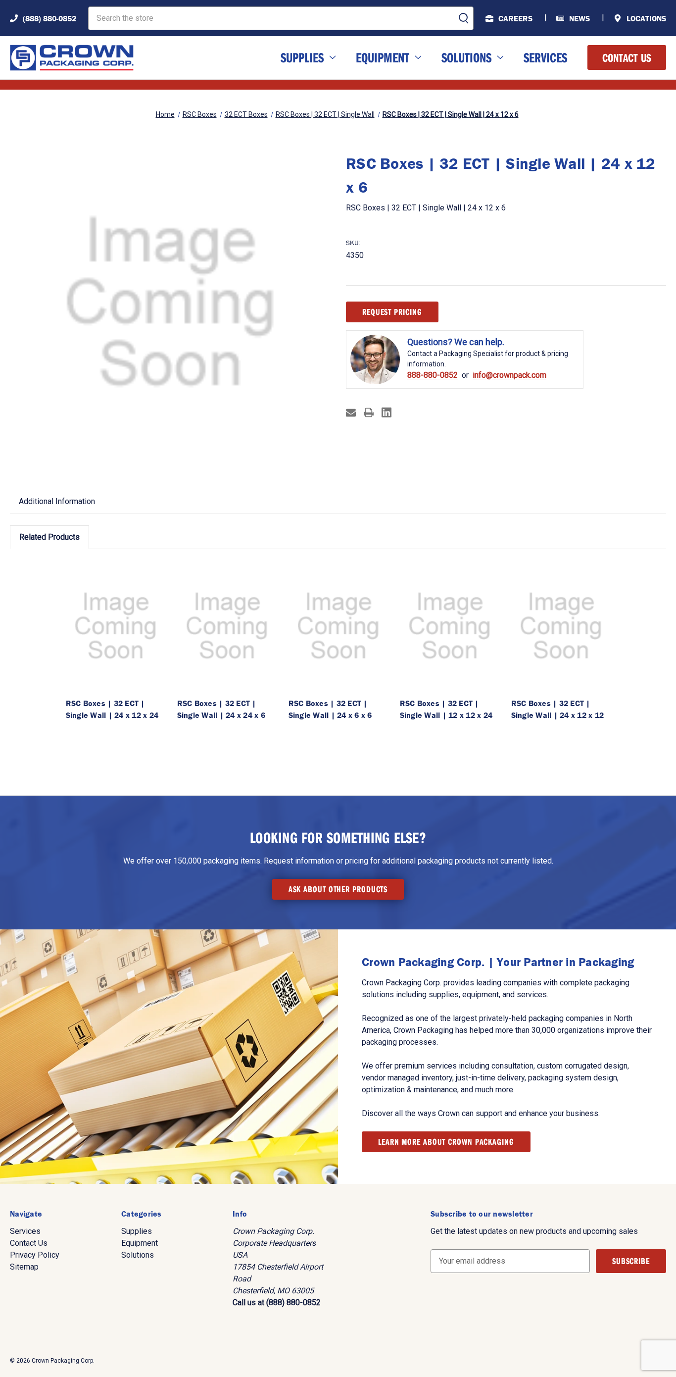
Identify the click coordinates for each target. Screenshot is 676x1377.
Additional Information (57, 501)
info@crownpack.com (509, 375)
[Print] (369, 412)
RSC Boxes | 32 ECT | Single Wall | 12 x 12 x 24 (446, 709)
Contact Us (626, 57)
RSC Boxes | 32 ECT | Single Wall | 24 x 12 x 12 (557, 709)
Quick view (115, 625)
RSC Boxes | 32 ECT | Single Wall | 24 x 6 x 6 (330, 709)
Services (545, 57)
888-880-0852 (432, 375)
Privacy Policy (34, 1255)
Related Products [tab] (49, 537)
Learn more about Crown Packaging (446, 1141)
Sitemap (24, 1267)
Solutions (466, 57)
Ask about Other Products (338, 889)
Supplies (302, 57)
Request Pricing (392, 311)
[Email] (351, 412)
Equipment (382, 57)
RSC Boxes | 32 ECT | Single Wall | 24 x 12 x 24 (112, 709)
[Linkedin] (386, 412)
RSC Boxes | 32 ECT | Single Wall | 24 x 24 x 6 (221, 709)
